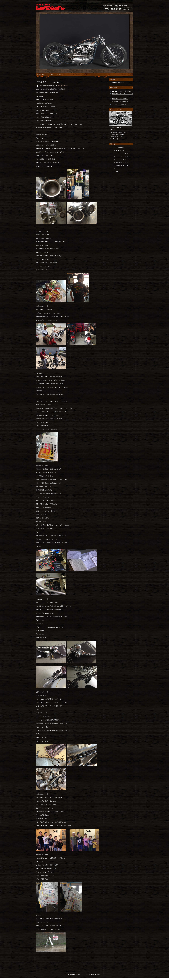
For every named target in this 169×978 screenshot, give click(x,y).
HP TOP (51, 74)
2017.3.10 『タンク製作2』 (120, 101)
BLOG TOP (41, 74)
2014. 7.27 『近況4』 (43, 77)
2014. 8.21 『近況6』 (101, 77)
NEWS (59, 74)
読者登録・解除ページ (118, 82)
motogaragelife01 (63, 85)
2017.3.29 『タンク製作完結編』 (122, 91)
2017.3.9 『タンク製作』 (119, 104)
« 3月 (116, 171)
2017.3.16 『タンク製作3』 (120, 99)
